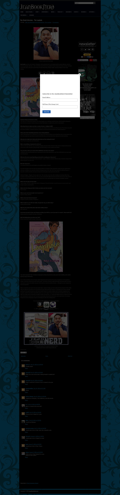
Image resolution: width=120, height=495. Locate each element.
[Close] (79, 74)
